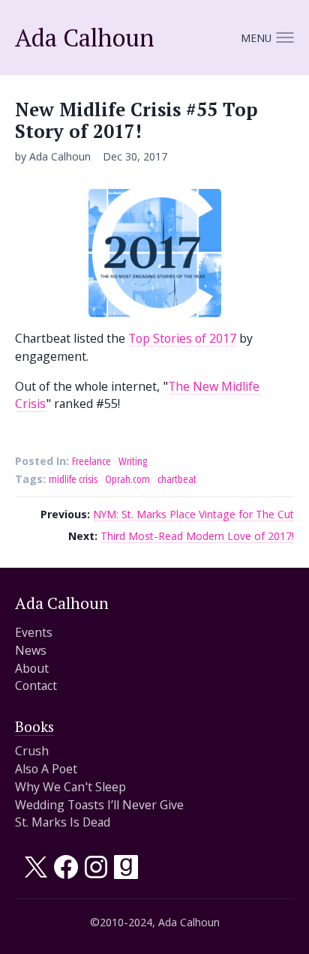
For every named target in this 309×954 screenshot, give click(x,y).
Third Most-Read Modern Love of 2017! (197, 535)
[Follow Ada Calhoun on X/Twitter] (36, 874)
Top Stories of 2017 (182, 337)
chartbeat (177, 478)
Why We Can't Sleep (70, 786)
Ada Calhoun (84, 37)
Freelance (91, 460)
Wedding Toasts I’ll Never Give (99, 804)
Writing (132, 460)
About (32, 667)
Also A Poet (46, 768)
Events (33, 631)
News (30, 649)
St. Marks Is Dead (62, 821)
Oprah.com (127, 478)
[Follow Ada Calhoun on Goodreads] (126, 874)
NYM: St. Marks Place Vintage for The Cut (193, 513)
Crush (32, 750)
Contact (36, 685)
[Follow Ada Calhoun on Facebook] (66, 874)
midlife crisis (73, 478)
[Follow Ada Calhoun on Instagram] (96, 874)
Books (34, 726)
